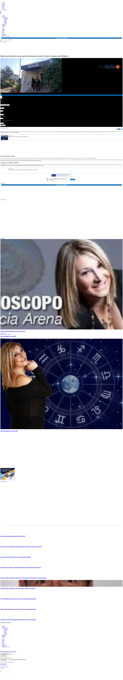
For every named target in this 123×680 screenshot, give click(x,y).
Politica (3, 6)
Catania (3, 3)
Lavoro (3, 32)
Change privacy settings (6, 36)
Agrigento (5, 18)
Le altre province (4, 17)
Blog (3, 33)
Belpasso (71, 131)
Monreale (3, 635)
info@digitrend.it (11, 662)
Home (3, 28)
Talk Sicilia (4, 8)
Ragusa (5, 21)
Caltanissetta (6, 629)
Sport (3, 641)
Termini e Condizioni (3, 663)
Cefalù (3, 26)
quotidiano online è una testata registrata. (8, 651)
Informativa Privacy (3, 664)
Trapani (5, 23)
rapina (4, 183)
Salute (3, 31)
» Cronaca (5, 41)
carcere (36, 160)
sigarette (94, 158)
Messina (5, 20)
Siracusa (3, 4)
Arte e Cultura (4, 34)
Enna (5, 19)
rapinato (2, 131)
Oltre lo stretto (4, 9)
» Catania (1, 41)
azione (118, 159)
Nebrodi (3, 25)
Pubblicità (3, 35)
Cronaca (3, 5)
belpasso (1, 183)
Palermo (3, 2)
